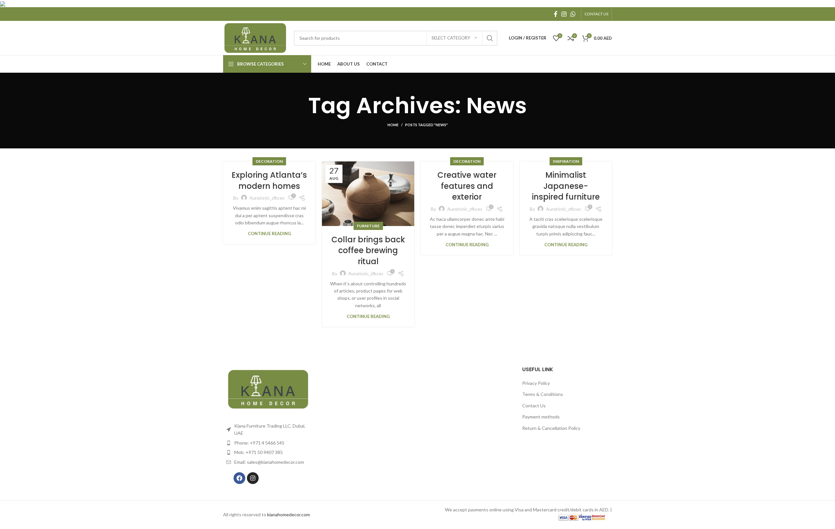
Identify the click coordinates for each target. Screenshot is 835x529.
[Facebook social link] (555, 14)
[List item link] (268, 442)
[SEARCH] (489, 38)
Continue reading (269, 234)
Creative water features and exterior (466, 186)
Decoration (269, 161)
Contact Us (534, 405)
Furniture (368, 225)
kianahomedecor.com (288, 514)
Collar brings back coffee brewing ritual (368, 250)
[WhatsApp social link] (573, 14)
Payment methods (541, 416)
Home (393, 125)
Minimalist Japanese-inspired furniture (566, 186)
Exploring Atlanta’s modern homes (269, 180)
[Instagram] (253, 478)
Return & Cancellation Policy (551, 428)
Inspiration (566, 161)
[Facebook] (239, 478)
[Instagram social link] (564, 14)
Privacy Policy (536, 383)
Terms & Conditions (542, 394)
